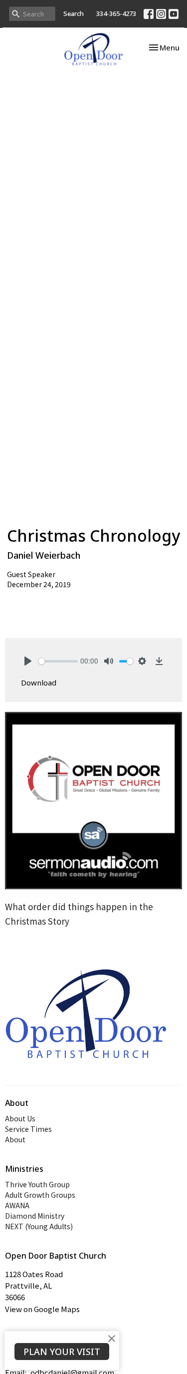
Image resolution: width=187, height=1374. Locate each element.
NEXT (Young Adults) (39, 1226)
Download (38, 682)
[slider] (58, 661)
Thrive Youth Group (37, 1184)
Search (73, 13)
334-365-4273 (116, 13)
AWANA (17, 1205)
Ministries (24, 1168)
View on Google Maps (42, 1309)
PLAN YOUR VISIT (61, 1352)
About (15, 1139)
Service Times (28, 1129)
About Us (20, 1118)
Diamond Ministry (34, 1216)
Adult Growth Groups (40, 1195)
